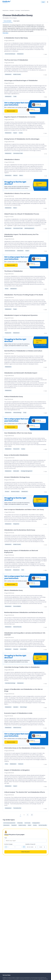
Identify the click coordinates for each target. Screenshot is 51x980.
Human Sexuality (43, 825)
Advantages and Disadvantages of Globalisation (21, 80)
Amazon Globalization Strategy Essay (17, 477)
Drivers (6, 288)
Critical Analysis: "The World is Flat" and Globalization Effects (24, 792)
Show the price (25, 852)
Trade (14, 96)
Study (24, 412)
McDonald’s (16, 471)
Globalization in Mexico (12, 159)
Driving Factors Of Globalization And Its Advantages (21, 139)
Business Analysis (15, 491)
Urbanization (6, 825)
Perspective (16, 524)
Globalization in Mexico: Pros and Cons (17, 193)
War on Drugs (23, 707)
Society (20, 133)
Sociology (17, 10)
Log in (43, 2)
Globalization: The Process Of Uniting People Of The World (23, 295)
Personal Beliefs (17, 606)
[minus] (6, 846)
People (15, 309)
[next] (27, 814)
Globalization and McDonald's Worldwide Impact (20, 373)
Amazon (7, 491)
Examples (12, 10)
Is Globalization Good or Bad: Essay (16, 38)
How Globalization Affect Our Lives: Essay (18, 433)
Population (14, 825)
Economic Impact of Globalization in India (18, 713)
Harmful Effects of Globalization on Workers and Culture (23, 351)
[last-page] (31, 814)
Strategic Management (26, 471)
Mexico (21, 175)
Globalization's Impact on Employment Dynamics (21, 315)
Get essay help (39, 184)
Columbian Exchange (10, 683)
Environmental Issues (10, 54)
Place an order (11, 111)
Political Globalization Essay (13, 396)
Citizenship (20, 823)
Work (23, 570)
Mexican (15, 175)
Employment (8, 332)
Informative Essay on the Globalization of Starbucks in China (24, 748)
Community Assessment (9, 823)
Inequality (15, 649)
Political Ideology (17, 412)
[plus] (24, 846)
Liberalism (15, 707)
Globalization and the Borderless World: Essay (19, 530)
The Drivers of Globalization (13, 271)
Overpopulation (36, 823)
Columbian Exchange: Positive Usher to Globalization (22, 667)
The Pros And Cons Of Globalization (16, 60)
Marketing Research (29, 228)
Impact (15, 133)
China (6, 764)
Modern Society (17, 74)
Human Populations (25, 10)
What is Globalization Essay (13, 590)
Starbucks (20, 764)
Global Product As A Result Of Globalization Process (21, 214)
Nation (29, 825)
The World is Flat (17, 808)
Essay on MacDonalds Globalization (16, 455)
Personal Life (16, 449)
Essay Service (5, 10)
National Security (17, 626)
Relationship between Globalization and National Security (23, 612)
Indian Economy (17, 727)
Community (27, 823)
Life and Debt (23, 649)
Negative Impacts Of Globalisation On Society (19, 117)
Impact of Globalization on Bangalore (17, 770)
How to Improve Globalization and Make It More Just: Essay (24, 509)
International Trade (18, 153)
